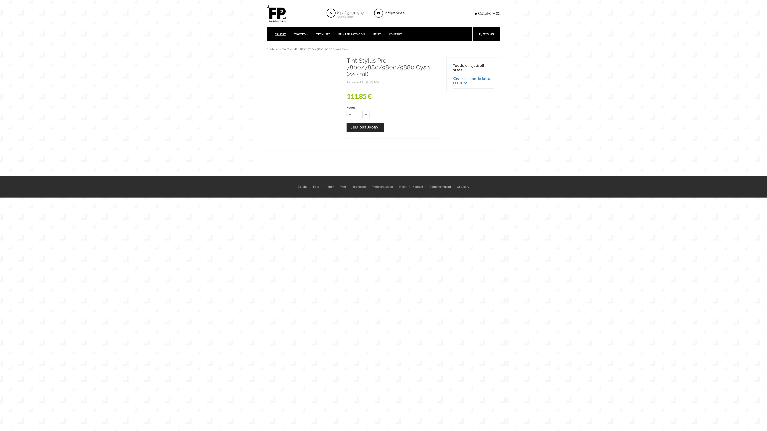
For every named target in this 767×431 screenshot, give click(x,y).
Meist (377, 34)
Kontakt (418, 186)
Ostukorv (463, 186)
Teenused (323, 34)
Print (343, 186)
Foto (316, 186)
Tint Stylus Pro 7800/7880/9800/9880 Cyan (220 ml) (316, 49)
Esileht (280, 34)
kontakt (395, 34)
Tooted (300, 34)
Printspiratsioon (351, 34)
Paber (330, 186)
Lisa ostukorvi (365, 127)
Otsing (488, 34)
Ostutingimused (440, 186)
